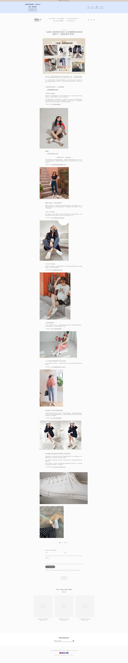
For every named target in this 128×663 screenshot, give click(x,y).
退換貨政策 (68, 650)
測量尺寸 (59, 650)
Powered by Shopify (70, 655)
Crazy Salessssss (70, 20)
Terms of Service (75, 570)
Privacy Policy (67, 570)
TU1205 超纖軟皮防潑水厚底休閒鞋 (57, 217)
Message (47, 557)
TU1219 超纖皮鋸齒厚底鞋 (56, 104)
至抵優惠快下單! (33, 9)
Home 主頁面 (52, 18)
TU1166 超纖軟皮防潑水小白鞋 (56, 269)
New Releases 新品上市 (72, 18)
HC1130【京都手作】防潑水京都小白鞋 (58, 466)
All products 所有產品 (58, 20)
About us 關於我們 (54, 650)
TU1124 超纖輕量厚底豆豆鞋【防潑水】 (58, 366)
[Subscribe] (73, 641)
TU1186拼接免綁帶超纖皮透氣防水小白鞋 (58, 164)
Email (65, 552)
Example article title (43, 619)
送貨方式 (63, 650)
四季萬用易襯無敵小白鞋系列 (52, 89)
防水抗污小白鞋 (51, 81)
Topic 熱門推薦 (60, 18)
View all (64, 591)
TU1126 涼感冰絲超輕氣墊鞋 (56, 328)
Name (46, 552)
